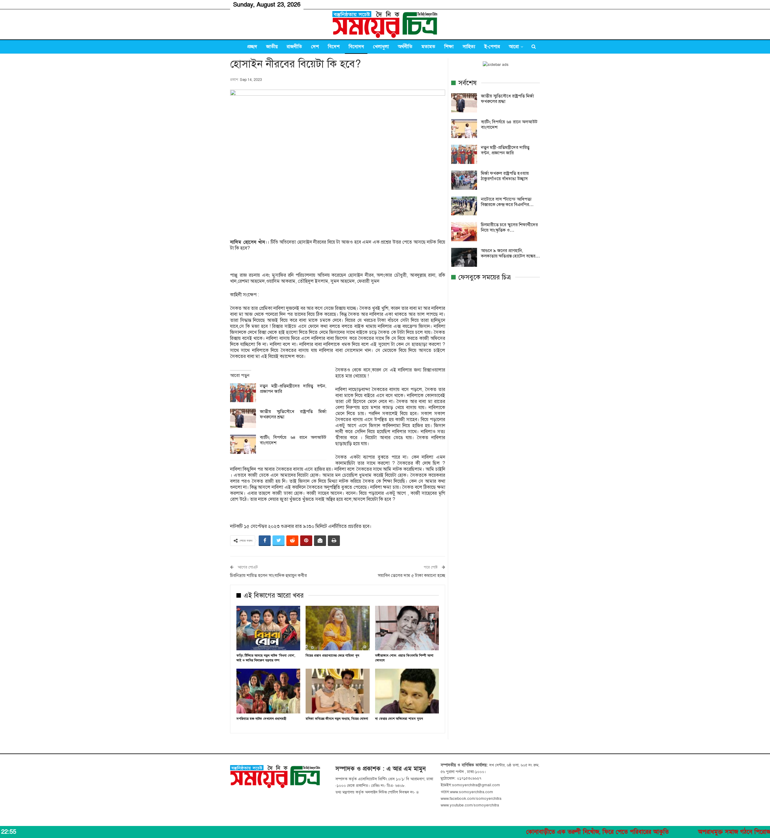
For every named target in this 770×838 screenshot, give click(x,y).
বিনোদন (356, 46)
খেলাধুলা (381, 46)
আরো (514, 46)
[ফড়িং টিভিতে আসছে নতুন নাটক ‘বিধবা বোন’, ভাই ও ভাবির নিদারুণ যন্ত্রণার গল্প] (268, 628)
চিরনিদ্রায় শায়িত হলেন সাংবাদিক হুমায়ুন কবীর (268, 575)
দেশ (315, 46)
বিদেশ (334, 46)
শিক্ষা (449, 46)
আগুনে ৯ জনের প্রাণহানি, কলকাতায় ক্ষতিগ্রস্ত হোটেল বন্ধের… (510, 253)
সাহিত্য (469, 46)
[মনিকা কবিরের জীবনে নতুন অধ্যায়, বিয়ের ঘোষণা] (337, 691)
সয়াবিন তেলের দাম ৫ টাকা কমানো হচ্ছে (411, 575)
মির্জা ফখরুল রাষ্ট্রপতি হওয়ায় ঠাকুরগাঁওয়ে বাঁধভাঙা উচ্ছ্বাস (505, 176)
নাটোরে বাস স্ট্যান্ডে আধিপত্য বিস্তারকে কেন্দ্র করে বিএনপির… (507, 201)
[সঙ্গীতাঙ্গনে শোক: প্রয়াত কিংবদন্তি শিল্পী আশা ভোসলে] (407, 628)
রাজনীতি (294, 46)
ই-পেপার (492, 46)
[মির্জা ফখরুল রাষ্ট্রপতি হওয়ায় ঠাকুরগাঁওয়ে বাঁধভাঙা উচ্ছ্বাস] (464, 180)
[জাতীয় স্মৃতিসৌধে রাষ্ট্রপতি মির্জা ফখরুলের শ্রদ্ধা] (243, 418)
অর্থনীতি (405, 46)
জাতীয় (272, 46)
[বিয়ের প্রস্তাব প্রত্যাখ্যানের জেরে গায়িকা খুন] (337, 628)
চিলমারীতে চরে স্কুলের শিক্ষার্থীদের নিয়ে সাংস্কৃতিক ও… (509, 227)
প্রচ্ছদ (252, 46)
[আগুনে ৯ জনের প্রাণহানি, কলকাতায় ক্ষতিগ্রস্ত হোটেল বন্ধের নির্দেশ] (464, 257)
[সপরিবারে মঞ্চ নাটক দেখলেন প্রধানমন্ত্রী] (268, 691)
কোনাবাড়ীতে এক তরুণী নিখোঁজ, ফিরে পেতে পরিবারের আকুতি (561, 832)
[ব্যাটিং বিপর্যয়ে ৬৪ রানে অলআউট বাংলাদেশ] (243, 444)
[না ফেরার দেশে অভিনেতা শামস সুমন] (407, 691)
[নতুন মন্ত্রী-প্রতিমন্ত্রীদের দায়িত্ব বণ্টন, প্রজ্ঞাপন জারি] (243, 392)
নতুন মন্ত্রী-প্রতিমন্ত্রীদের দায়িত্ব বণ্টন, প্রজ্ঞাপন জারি (505, 150)
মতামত (428, 46)
